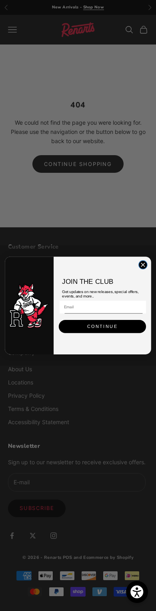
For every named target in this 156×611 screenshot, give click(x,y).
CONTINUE (102, 326)
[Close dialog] (143, 265)
